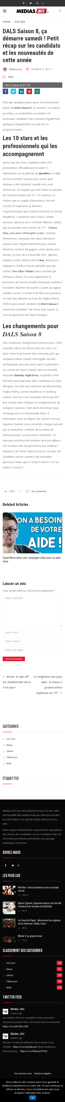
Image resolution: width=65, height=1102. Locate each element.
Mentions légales (42, 1073)
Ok (32, 1098)
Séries (9, 751)
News (11, 76)
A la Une (20, 21)
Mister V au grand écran (30, 936)
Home (6, 21)
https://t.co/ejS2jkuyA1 (25, 1046)
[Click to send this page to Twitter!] (13, 91)
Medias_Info (17, 1009)
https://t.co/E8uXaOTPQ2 (33, 1051)
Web (8, 763)
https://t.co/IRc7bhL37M (15, 1026)
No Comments (39, 491)
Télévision (12, 757)
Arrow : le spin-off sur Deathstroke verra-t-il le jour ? (17, 682)
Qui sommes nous (23, 1073)
